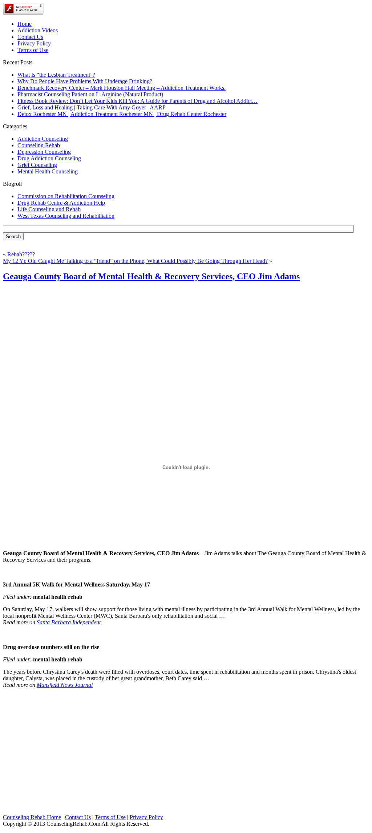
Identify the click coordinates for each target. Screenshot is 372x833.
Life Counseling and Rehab (49, 209)
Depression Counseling (44, 152)
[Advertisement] (186, 340)
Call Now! (222, 15)
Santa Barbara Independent (69, 622)
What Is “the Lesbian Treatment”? (56, 75)
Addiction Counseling (42, 139)
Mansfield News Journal (65, 685)
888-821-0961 (153, 15)
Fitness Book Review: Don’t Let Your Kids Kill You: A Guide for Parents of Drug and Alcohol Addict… (137, 101)
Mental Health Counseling (47, 171)
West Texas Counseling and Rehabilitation (65, 216)
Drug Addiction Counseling (49, 158)
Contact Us (78, 817)
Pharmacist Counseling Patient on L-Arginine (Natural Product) (90, 94)
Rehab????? (21, 254)
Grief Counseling (37, 165)
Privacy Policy (146, 817)
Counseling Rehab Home (32, 817)
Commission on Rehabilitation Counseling (65, 196)
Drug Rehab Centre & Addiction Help (61, 203)
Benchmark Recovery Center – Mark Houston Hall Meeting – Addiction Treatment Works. (121, 88)
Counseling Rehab (38, 145)
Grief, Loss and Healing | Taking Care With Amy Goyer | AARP (91, 107)
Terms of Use (110, 817)
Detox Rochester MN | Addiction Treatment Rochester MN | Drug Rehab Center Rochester (121, 114)
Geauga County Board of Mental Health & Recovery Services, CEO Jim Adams (151, 276)
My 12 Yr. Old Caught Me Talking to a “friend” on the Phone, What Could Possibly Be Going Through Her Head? (135, 261)
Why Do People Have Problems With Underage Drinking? (84, 81)
